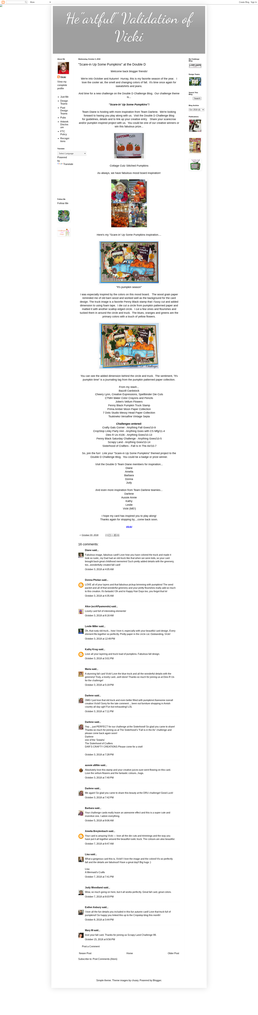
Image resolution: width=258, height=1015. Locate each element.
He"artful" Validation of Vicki (129, 27)
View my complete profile (62, 85)
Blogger (157, 980)
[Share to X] (112, 535)
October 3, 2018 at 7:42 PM (99, 797)
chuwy (135, 980)
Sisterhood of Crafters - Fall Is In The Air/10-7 (129, 445)
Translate (68, 164)
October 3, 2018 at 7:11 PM (99, 711)
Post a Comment (91, 946)
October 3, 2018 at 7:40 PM (99, 777)
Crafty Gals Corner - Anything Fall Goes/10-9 (129, 427)
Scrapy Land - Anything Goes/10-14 (129, 442)
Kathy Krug (91, 649)
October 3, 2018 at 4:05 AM (99, 569)
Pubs (63, 117)
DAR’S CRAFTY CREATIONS (101, 746)
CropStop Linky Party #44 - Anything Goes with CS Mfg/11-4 (129, 431)
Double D (111, 464)
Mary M (89, 930)
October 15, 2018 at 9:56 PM (100, 939)
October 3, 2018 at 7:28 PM (99, 754)
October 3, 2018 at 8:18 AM (99, 615)
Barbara (89, 808)
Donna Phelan (93, 580)
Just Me (64, 97)
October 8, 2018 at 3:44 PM (99, 919)
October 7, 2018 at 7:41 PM (99, 876)
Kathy (129, 501)
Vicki (63, 77)
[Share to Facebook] (115, 535)
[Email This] (106, 535)
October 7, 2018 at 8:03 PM (99, 896)
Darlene (89, 695)
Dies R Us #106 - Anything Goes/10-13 (129, 434)
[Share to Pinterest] (118, 535)
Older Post (173, 953)
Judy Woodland (94, 887)
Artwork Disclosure (64, 124)
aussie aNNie (92, 765)
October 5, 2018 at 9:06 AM (99, 820)
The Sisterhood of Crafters (99, 743)
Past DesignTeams (64, 110)
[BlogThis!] (109, 535)
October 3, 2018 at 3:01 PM (99, 658)
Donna (129, 479)
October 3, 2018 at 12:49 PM (100, 638)
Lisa (87, 854)
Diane (88, 550)
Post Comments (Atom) (105, 959)
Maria (88, 669)
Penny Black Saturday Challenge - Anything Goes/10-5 (129, 438)
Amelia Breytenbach (96, 831)
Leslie (129, 504)
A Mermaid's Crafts (95, 872)
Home (129, 953)
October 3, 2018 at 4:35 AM (99, 596)
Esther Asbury (93, 907)
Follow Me (63, 203)
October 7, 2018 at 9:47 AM (99, 843)
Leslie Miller (91, 626)
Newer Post (85, 953)
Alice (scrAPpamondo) (98, 606)
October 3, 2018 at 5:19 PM (99, 685)
